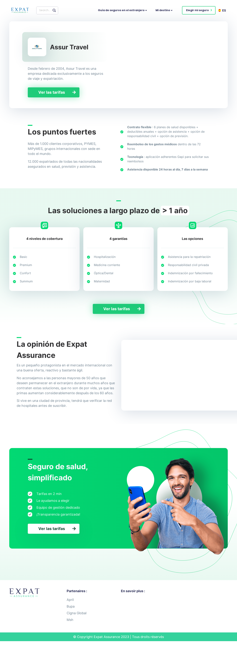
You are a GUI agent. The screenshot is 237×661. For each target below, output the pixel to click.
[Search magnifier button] (54, 10)
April (70, 600)
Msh (70, 620)
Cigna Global (76, 613)
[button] (199, 10)
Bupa (71, 606)
